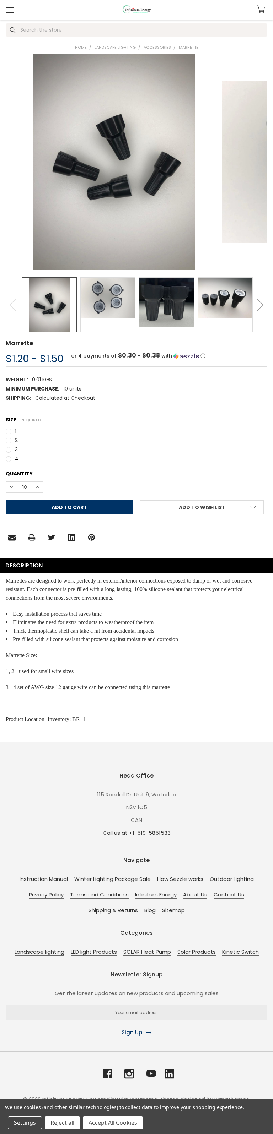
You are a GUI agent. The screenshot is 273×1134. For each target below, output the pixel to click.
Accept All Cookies (113, 1123)
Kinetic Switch (240, 951)
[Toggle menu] (10, 10)
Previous (13, 305)
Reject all (62, 1123)
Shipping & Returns (113, 910)
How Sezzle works (180, 879)
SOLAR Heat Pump (147, 951)
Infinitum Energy (156, 894)
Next (260, 305)
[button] (138, 356)
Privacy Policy (46, 894)
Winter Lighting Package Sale (112, 879)
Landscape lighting (39, 951)
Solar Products (196, 951)
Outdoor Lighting (232, 879)
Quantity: (20, 473)
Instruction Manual (44, 879)
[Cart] (262, 9)
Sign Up (132, 1032)
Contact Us (229, 894)
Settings (25, 1123)
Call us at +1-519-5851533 (137, 832)
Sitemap (173, 910)
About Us (195, 894)
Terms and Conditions (99, 894)
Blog (150, 910)
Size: (23, 419)
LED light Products (94, 951)
